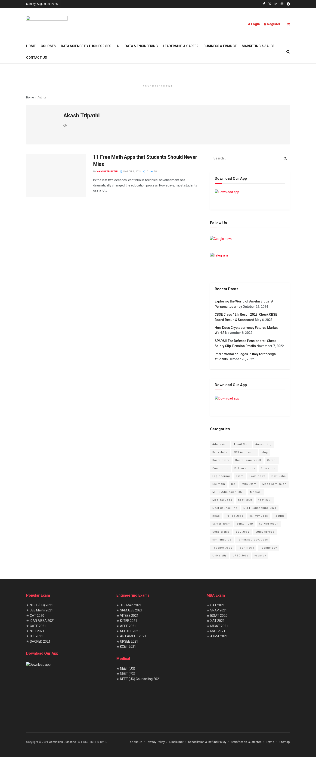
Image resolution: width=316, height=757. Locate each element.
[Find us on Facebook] (264, 4)
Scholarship (221, 531)
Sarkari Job (245, 523)
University (219, 555)
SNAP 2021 (218, 610)
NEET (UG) (127, 668)
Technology (268, 547)
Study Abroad (264, 531)
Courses (48, 46)
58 (155, 171)
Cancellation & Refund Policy (207, 742)
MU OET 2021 (130, 631)
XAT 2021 (217, 621)
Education (268, 468)
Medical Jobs (222, 499)
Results (279, 515)
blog (264, 452)
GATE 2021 (38, 626)
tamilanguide (221, 539)
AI (118, 46)
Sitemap (284, 742)
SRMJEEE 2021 (131, 610)
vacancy (260, 555)
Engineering (221, 476)
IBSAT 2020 (218, 615)
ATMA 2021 (219, 636)
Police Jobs (234, 515)
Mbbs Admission (274, 483)
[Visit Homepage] (47, 24)
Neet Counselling (224, 508)
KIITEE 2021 (128, 621)
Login (255, 24)
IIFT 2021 (36, 636)
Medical (256, 492)
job (233, 483)
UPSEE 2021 (129, 641)
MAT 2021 (217, 631)
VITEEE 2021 (129, 615)
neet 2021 (265, 499)
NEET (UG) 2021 (41, 605)
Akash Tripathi (107, 171)
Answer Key (263, 444)
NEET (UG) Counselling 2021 (140, 679)
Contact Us (36, 57)
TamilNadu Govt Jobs (252, 539)
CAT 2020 (36, 615)
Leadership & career (180, 46)
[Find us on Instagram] (282, 4)
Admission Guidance (63, 742)
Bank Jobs (219, 452)
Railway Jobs (258, 515)
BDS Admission (244, 452)
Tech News (246, 547)
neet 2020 (245, 499)
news (216, 515)
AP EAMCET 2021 (133, 636)
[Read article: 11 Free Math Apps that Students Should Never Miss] (56, 175)
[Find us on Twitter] (269, 4)
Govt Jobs (278, 476)
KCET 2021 (128, 646)
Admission (220, 444)
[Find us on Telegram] (288, 4)
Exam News (257, 476)
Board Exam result (248, 460)
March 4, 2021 (131, 171)
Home (31, 46)
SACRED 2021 (39, 641)
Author (41, 97)
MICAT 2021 (219, 626)
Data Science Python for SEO (86, 46)
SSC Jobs (242, 531)
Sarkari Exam (221, 523)
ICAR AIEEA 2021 (42, 621)
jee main (218, 483)
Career (272, 460)
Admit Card (241, 444)
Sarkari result (268, 523)
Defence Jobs (244, 468)
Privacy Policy (156, 742)
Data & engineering (141, 46)
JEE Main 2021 (131, 605)
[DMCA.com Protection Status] (151, 705)
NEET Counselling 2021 (259, 508)
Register (273, 24)
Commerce (220, 468)
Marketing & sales (258, 46)
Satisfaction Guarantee (246, 742)
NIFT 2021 (37, 631)
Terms (270, 742)
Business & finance (220, 46)
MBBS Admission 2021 (228, 492)
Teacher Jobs (222, 547)
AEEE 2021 (128, 626)
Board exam (220, 460)
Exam (239, 476)
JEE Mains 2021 (41, 610)
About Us (136, 742)
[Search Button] (288, 52)
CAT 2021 (217, 605)
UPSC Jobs (240, 555)
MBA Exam (249, 483)
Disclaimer (176, 742)
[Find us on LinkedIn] (276, 4)
